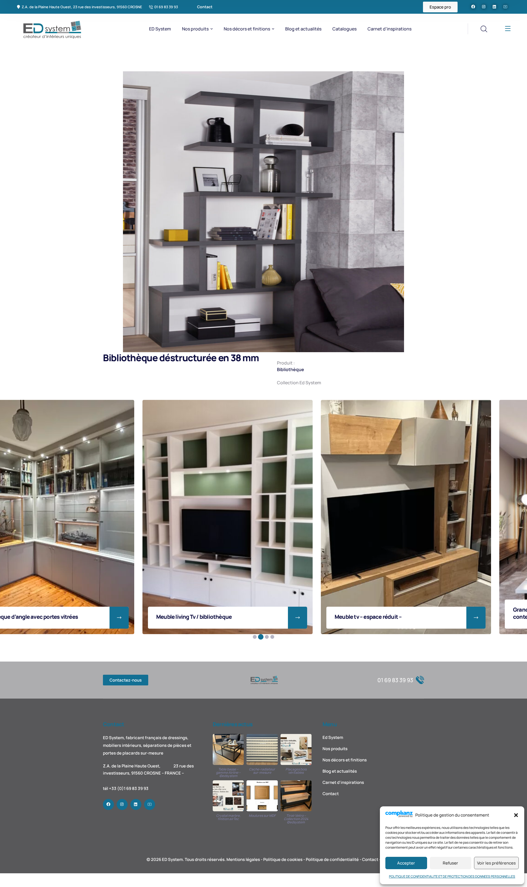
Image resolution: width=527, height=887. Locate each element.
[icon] (473, 7)
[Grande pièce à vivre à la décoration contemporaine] (131, 517)
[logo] (50, 28)
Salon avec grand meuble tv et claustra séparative (286, 613)
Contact (370, 859)
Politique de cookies (282, 859)
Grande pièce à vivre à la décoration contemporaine (104, 613)
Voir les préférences (496, 863)
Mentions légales (243, 859)
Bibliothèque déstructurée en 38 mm (462, 616)
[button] (516, 815)
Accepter (406, 863)
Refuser (450, 863)
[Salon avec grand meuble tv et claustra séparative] (309, 517)
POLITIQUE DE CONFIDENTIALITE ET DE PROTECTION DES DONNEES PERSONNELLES (452, 876)
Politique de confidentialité (332, 859)
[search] (484, 29)
